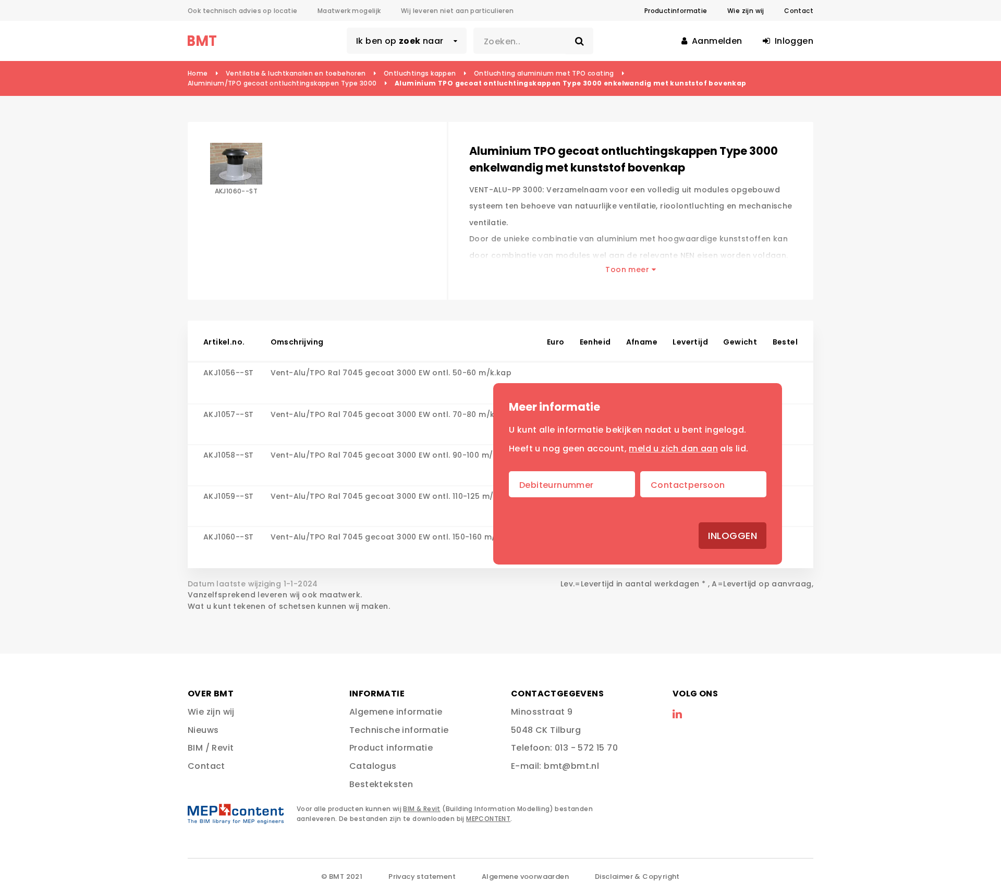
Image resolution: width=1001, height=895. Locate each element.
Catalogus (373, 766)
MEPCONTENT (488, 818)
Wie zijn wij (745, 10)
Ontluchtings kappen (420, 73)
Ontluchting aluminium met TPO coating (544, 73)
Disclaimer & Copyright (637, 876)
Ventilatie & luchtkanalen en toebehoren (296, 73)
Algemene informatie (396, 712)
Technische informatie (398, 730)
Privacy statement (422, 876)
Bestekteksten (381, 784)
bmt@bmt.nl (571, 766)
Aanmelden (716, 41)
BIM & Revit (421, 808)
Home (198, 73)
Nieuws (203, 730)
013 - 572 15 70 (586, 748)
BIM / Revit (211, 748)
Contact (798, 10)
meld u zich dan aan (673, 449)
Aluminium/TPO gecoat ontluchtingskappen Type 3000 (282, 83)
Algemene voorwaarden (525, 876)
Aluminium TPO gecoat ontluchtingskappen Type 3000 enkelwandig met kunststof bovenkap (571, 83)
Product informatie (391, 748)
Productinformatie (675, 10)
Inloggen (732, 535)
